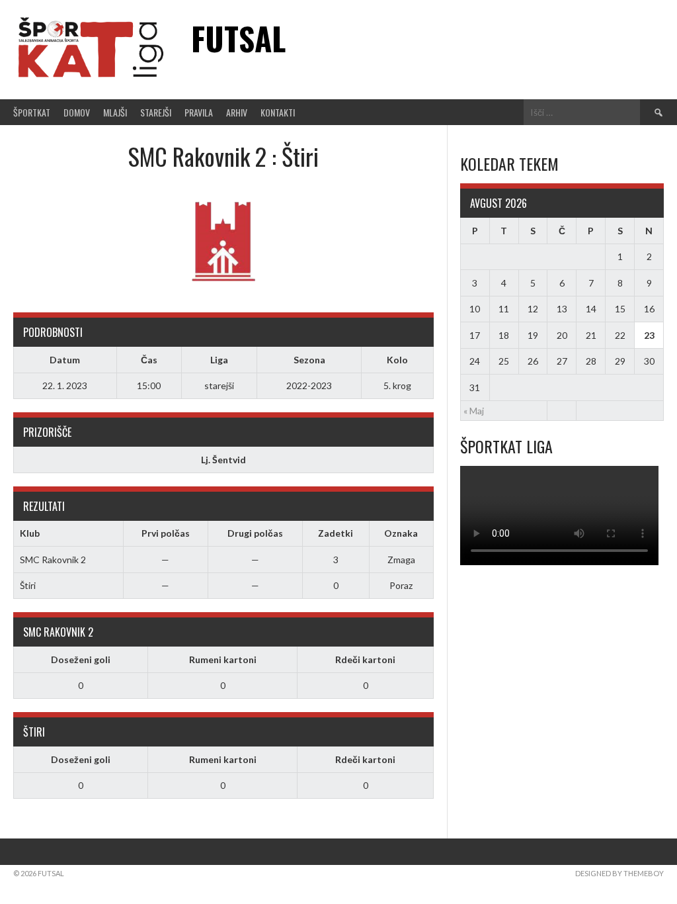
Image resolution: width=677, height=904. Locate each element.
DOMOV (76, 112)
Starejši (155, 112)
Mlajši (115, 112)
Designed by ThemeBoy (619, 873)
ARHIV (236, 112)
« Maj (473, 410)
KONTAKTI (277, 112)
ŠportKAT (31, 112)
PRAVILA (198, 112)
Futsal (238, 38)
